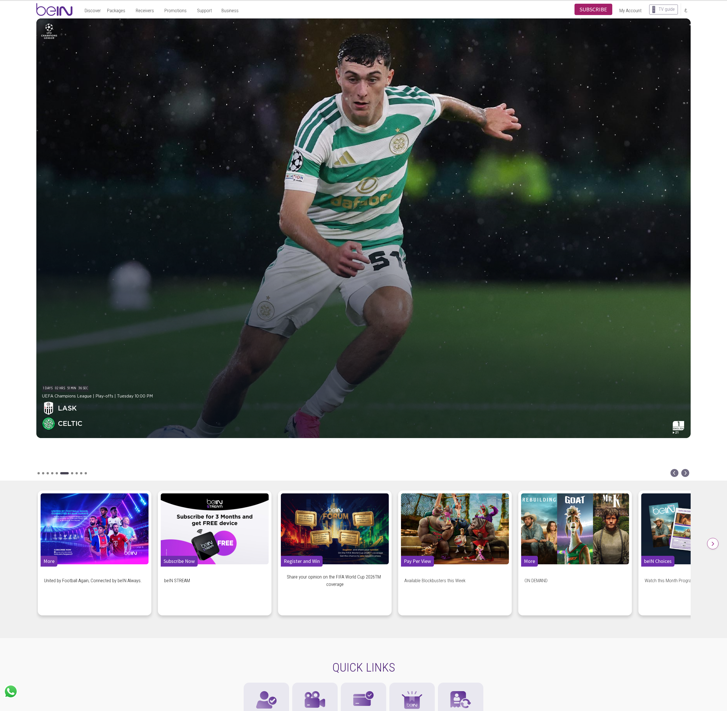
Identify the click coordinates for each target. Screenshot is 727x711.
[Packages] (412, 685)
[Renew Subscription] (460, 685)
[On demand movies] (315, 685)
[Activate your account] (266, 685)
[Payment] (363, 685)
